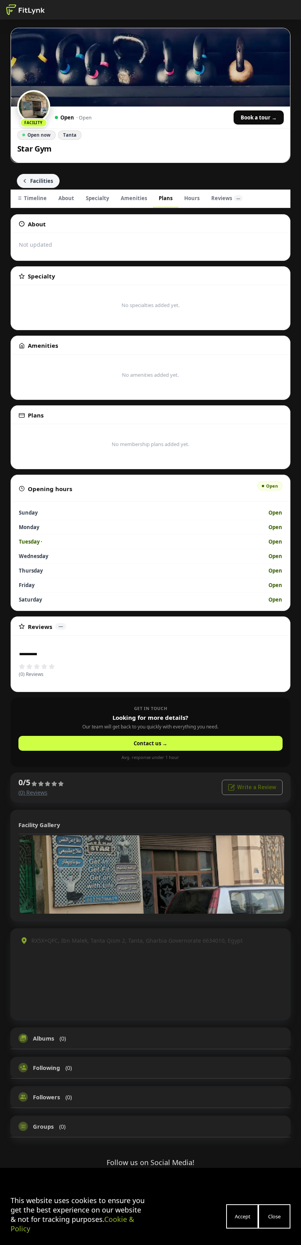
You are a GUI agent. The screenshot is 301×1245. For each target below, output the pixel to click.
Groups (43, 1126)
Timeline (35, 198)
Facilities (41, 180)
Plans (165, 198)
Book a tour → (259, 117)
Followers (46, 1097)
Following (46, 1067)
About (66, 198)
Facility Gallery (39, 825)
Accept (242, 1216)
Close (274, 1216)
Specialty (97, 198)
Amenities (134, 198)
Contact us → (150, 743)
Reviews (225, 198)
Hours (191, 198)
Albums (43, 1038)
